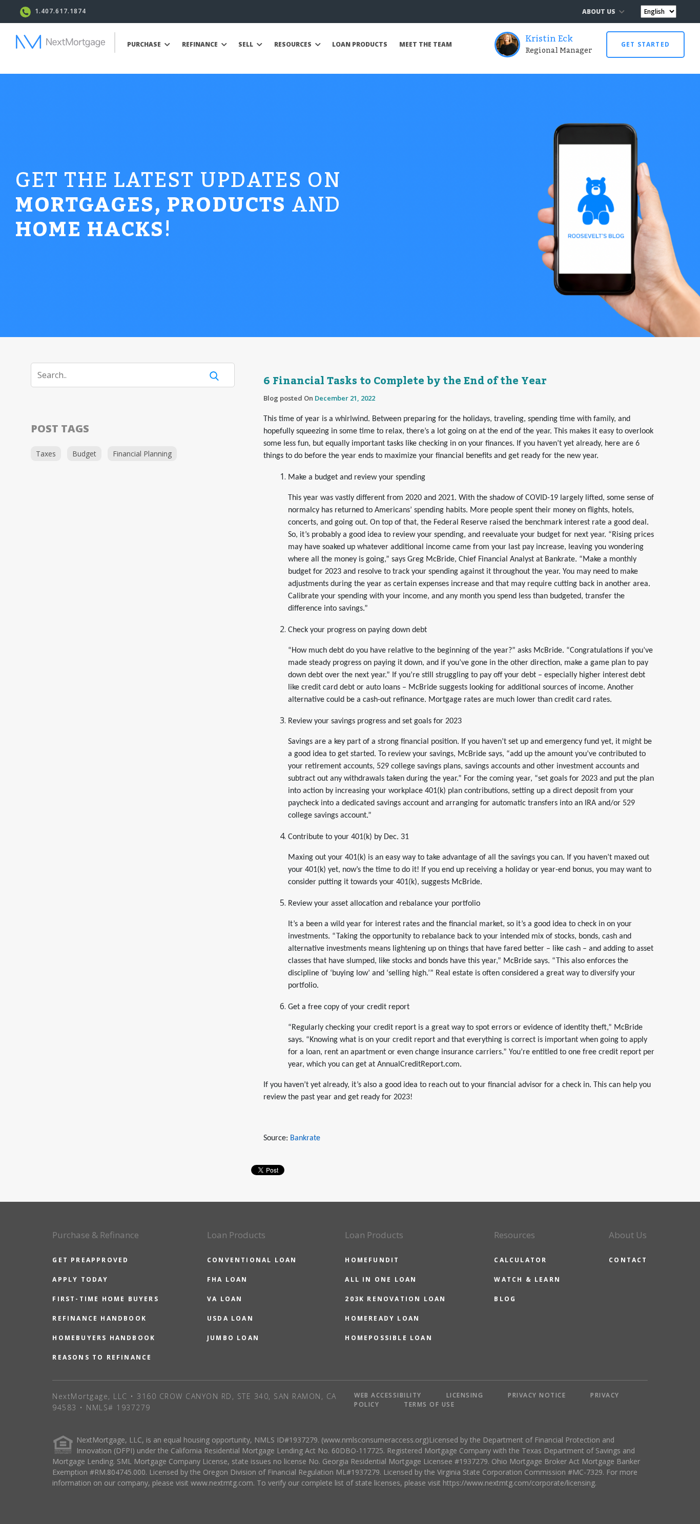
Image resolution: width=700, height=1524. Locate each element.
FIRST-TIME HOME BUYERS (105, 1299)
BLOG (505, 1299)
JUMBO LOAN (233, 1337)
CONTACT (628, 1260)
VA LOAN (224, 1299)
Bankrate (305, 1138)
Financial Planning (142, 453)
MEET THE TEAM (425, 44)
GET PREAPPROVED (90, 1260)
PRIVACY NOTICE (537, 1395)
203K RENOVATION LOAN (395, 1299)
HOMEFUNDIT (372, 1260)
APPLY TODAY (80, 1279)
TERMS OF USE (429, 1404)
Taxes (46, 453)
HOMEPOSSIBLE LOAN (388, 1337)
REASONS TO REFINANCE (102, 1357)
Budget (84, 453)
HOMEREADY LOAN (382, 1318)
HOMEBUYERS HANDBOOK (103, 1337)
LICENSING (465, 1395)
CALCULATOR (520, 1260)
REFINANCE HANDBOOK (99, 1318)
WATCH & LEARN (527, 1279)
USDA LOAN (230, 1318)
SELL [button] (246, 44)
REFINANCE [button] (200, 44)
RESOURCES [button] (293, 44)
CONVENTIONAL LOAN (252, 1260)
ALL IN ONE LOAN (381, 1279)
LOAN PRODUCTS (359, 44)
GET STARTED (645, 44)
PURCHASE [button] (144, 44)
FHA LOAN (227, 1279)
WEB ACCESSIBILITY (388, 1395)
